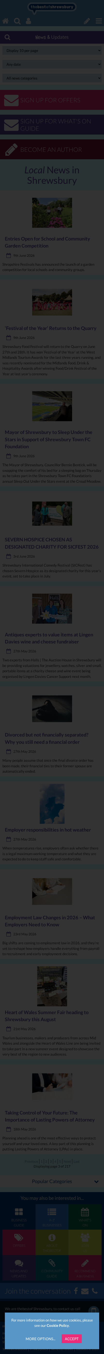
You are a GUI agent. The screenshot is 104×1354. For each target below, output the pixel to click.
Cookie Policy (58, 1325)
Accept (72, 1339)
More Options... (40, 1339)
